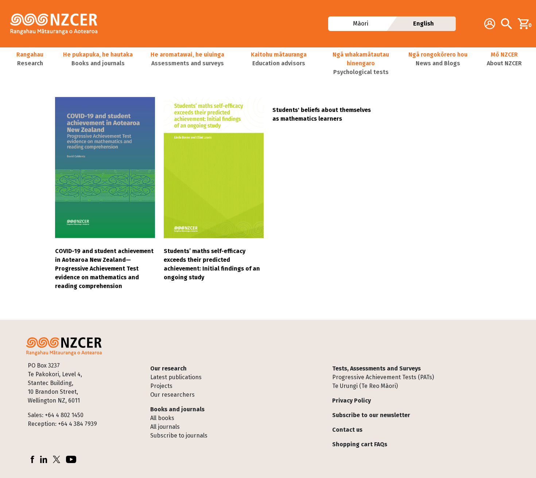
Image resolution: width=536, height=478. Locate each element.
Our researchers (172, 394)
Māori (360, 23)
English (423, 23)
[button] (30, 63)
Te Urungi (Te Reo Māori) (365, 385)
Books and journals (177, 409)
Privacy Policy (351, 400)
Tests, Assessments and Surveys (376, 368)
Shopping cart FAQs (359, 444)
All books (162, 418)
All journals (165, 426)
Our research (168, 368)
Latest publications (176, 377)
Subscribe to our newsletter (371, 415)
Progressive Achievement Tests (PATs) (383, 377)
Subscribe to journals (178, 435)
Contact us (347, 429)
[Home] (56, 23)
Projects (161, 385)
